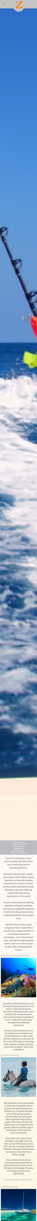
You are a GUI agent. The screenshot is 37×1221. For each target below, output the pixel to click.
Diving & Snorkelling (18, 853)
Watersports (18, 848)
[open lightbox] (18, 977)
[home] (21, 3)
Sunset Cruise (18, 842)
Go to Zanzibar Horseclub (18, 1179)
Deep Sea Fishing (18, 844)
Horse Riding (18, 851)
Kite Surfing (18, 846)
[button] (3, 3)
